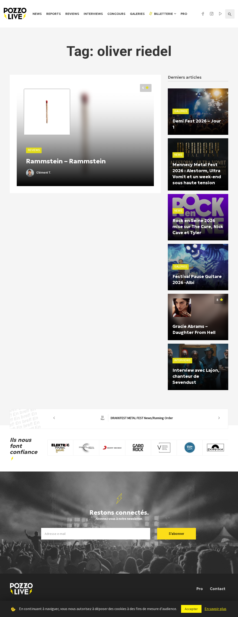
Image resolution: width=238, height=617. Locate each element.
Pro (184, 14)
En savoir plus (215, 608)
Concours (116, 14)
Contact (217, 588)
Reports (53, 14)
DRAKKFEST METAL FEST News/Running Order (137, 418)
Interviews (93, 14)
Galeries (137, 14)
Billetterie (163, 14)
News (37, 14)
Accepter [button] (191, 609)
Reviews (72, 14)
